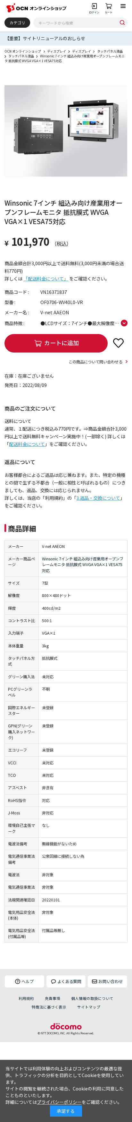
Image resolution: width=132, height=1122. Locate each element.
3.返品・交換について (98, 498)
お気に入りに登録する (119, 343)
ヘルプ (27, 981)
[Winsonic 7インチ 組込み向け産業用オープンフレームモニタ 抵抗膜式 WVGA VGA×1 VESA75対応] (65, 131)
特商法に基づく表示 (49, 1006)
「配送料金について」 (45, 278)
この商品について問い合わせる (95, 362)
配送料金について (27, 444)
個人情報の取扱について (92, 998)
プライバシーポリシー (59, 1102)
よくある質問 (69, 981)
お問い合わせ (110, 981)
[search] (122, 22)
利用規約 (26, 998)
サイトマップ (88, 1006)
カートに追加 (61, 343)
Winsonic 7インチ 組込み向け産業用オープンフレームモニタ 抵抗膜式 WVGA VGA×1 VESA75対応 (82, 564)
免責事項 (52, 998)
